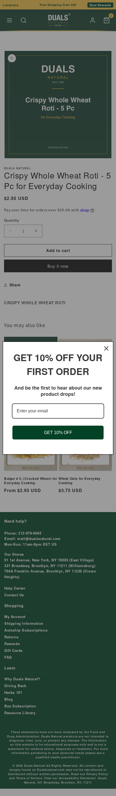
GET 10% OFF (58, 432)
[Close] (106, 348)
